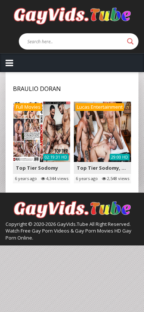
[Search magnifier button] (130, 41)
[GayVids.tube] (72, 15)
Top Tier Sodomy (37, 168)
